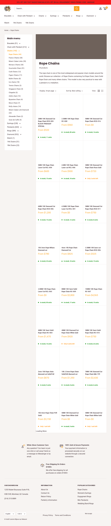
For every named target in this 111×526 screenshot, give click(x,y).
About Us (44, 490)
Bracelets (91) (12, 43)
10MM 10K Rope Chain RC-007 (93, 290)
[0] (105, 8)
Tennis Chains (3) (15, 85)
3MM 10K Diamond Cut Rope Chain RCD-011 (93, 207)
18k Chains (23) (13, 145)
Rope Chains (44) (15, 54)
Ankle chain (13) (14, 96)
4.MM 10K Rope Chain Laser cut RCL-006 (70, 166)
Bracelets (7, 16)
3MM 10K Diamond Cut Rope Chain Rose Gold (93, 166)
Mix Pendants (83, 500)
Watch (6, 23)
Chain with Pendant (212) (17, 47)
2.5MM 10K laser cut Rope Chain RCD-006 (93, 249)
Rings (78, 16)
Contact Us (45, 493)
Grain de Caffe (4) (15, 120)
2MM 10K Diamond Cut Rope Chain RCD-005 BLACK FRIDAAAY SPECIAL (46, 122)
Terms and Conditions (63, 515)
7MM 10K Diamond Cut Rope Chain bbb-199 (93, 373)
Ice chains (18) (14, 82)
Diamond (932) (13, 134)
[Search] (76, 8)
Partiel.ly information (49, 500)
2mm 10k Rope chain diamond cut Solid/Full (46, 373)
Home (6, 30)
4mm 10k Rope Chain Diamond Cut (69, 249)
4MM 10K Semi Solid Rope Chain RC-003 (45, 331)
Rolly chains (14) (15, 106)
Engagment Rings (84, 496)
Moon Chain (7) (14, 103)
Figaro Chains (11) (15, 75)
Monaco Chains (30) (16, 65)
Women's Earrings (84, 493)
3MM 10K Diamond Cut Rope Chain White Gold (93, 414)
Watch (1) (11, 138)
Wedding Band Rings (86, 504)
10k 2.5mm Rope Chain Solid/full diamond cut (70, 373)
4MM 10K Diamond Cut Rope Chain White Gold (70, 331)
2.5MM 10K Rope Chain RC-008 (70, 120)
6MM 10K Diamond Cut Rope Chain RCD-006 (46, 207)
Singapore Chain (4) (16, 89)
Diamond (90, 16)
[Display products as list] (102, 91)
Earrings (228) (12, 123)
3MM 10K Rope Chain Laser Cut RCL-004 (46, 166)
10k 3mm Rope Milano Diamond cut (46, 249)
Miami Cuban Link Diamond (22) (19, 111)
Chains (41, 16)
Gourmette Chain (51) (16, 68)
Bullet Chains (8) (15, 79)
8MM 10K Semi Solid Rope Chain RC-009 (69, 290)
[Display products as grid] (99, 91)
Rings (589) (11, 131)
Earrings (53, 16)
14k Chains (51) (13, 142)
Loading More (41, 431)
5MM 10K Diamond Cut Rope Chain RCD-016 (93, 120)
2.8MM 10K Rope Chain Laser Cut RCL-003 (46, 290)
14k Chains (17, 23)
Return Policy (46, 496)
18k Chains (29, 23)
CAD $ (20, 514)
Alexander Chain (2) (16, 116)
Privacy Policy (48, 515)
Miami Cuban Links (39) (17, 61)
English (8, 514)
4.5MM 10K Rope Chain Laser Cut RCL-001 (70, 207)
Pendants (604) (13, 127)
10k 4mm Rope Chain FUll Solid (47, 414)
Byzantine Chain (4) (16, 99)
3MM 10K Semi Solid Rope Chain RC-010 (93, 331)
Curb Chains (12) (15, 72)
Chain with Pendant (25, 16)
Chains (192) (12, 51)
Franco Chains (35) (15, 58)
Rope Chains (82, 490)
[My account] (100, 8)
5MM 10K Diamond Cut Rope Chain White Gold (70, 414)
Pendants (66, 16)
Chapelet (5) (13, 93)
